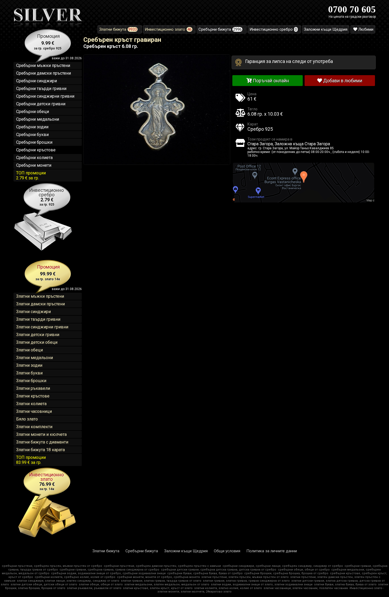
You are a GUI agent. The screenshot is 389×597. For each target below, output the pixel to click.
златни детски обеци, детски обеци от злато (44, 584)
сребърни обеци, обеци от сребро (304, 569)
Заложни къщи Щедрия (186, 551)
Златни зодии (29, 365)
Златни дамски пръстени (40, 303)
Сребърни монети (33, 165)
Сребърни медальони (37, 119)
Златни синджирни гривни (42, 326)
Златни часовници (34, 411)
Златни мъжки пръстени (40, 296)
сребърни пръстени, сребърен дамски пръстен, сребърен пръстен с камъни (162, 566)
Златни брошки (31, 380)
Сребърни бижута (141, 551)
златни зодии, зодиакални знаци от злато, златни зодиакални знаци (262, 584)
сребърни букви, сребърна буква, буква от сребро (205, 573)
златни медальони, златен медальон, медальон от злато (166, 584)
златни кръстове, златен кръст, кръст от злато (158, 588)
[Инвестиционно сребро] (42, 252)
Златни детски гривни (37, 334)
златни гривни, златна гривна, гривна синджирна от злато (246, 580)
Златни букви (29, 373)
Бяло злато (27, 419)
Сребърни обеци (32, 111)
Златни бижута (105, 551)
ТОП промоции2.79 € (31, 175)
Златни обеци (29, 349)
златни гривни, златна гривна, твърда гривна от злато (161, 580)
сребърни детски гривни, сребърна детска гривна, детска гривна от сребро (218, 569)
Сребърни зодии (32, 126)
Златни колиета (31, 403)
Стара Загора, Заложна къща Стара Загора (288, 143)
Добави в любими (342, 80)
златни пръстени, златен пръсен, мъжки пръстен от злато (245, 577)
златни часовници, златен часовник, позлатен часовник (306, 588)
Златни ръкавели (33, 388)
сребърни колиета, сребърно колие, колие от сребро (75, 577)
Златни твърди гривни (38, 319)
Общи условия (227, 551)
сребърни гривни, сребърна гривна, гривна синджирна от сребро (109, 569)
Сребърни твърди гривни (41, 88)
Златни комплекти (34, 426)
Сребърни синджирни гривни (45, 96)
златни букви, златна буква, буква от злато (345, 584)
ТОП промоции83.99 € (31, 460)
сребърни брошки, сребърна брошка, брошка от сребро (286, 573)
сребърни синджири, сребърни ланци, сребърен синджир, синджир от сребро (283, 566)
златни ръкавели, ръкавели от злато (94, 588)
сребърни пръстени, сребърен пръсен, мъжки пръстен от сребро (52, 566)
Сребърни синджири (36, 80)
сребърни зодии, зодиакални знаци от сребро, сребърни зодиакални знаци (108, 573)
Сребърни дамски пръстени (43, 73)
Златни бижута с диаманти (42, 442)
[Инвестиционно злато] (47, 537)
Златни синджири (33, 311)
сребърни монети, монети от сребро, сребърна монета (158, 577)
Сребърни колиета (34, 157)
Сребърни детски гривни (40, 103)
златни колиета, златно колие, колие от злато (228, 588)
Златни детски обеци (36, 342)
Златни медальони (34, 357)
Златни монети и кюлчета (41, 434)
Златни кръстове (32, 396)
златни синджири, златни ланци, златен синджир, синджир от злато (68, 580)
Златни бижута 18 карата (40, 449)
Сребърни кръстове (36, 149)
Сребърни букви (32, 134)
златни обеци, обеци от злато (101, 584)
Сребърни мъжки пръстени (43, 65)
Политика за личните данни (271, 551)
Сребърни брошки (34, 142)
